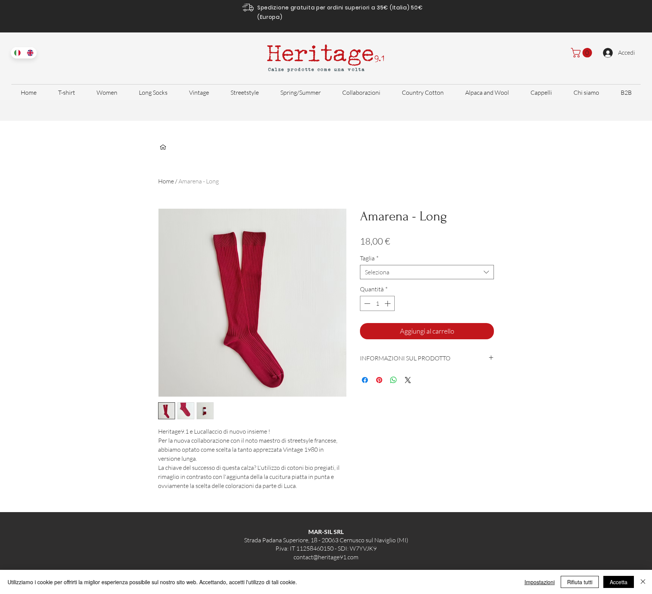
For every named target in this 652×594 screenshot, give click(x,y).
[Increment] (388, 303)
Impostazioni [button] (539, 582)
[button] (582, 52)
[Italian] (17, 52)
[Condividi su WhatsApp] (393, 380)
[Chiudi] (642, 582)
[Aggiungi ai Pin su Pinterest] (379, 380)
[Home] (163, 147)
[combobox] (427, 272)
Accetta (618, 582)
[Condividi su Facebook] (364, 380)
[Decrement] (366, 303)
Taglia (369, 258)
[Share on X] (407, 380)
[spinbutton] (377, 303)
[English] (30, 52)
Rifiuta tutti (579, 582)
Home (166, 181)
